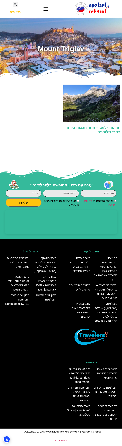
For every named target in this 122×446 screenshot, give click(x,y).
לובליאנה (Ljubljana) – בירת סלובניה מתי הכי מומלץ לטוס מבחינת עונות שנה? (105, 312)
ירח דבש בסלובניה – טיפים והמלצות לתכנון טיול (18, 262)
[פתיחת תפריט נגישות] (6, 439)
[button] (46, 9)
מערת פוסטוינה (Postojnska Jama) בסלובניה (78, 410)
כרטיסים (91, 362)
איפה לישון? (30, 251)
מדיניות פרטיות (61, 440)
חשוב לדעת (91, 251)
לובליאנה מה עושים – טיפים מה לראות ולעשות (105, 392)
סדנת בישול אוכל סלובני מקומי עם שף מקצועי (107, 373)
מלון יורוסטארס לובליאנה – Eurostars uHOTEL (17, 299)
